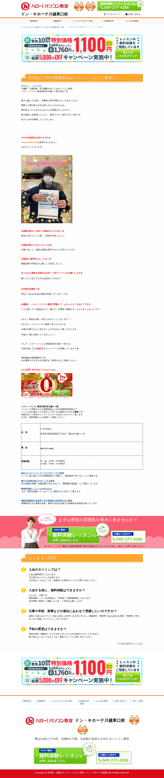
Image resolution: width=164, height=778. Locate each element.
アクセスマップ (113, 14)
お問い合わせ (134, 14)
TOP (44, 27)
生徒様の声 (84, 701)
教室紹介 (27, 701)
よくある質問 (101, 701)
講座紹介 (42, 701)
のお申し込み (118, 6)
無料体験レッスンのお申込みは (37, 489)
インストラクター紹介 (62, 701)
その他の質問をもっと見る (130, 644)
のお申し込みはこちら (74, 535)
